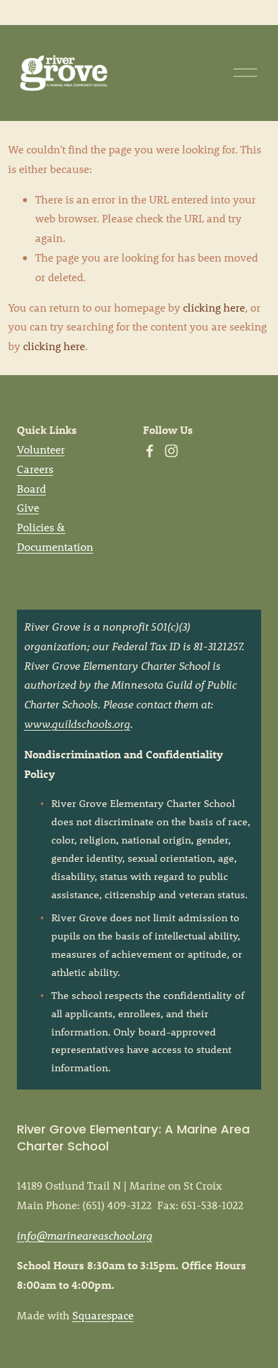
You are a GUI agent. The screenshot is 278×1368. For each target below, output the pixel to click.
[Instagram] (171, 451)
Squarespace (103, 1315)
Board (31, 488)
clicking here (214, 307)
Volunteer (41, 449)
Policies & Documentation (55, 537)
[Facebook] (150, 451)
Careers (35, 469)
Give (28, 507)
